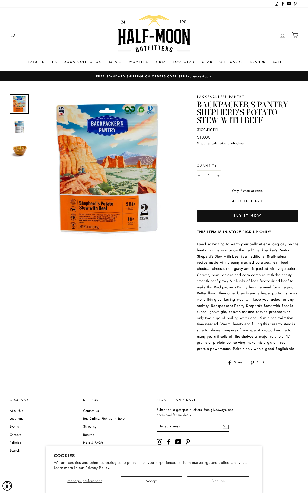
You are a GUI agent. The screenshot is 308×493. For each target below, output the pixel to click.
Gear (207, 62)
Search (15, 450)
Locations (16, 418)
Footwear (184, 62)
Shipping (203, 143)
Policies (15, 442)
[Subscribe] (226, 426)
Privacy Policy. (97, 467)
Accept (151, 481)
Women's (138, 62)
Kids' (160, 62)
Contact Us (91, 410)
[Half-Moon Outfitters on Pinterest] (188, 442)
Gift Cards (231, 62)
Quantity (207, 165)
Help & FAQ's (93, 442)
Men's (115, 62)
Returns (88, 434)
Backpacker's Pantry (220, 96)
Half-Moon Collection (77, 62)
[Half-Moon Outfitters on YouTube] (178, 442)
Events (14, 426)
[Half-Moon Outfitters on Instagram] (159, 442)
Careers (15, 434)
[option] (154, 76)
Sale (277, 62)
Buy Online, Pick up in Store (104, 418)
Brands (258, 62)
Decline (218, 481)
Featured (35, 62)
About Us (16, 410)
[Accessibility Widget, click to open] (7, 486)
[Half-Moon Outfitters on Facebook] (169, 442)
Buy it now (247, 215)
